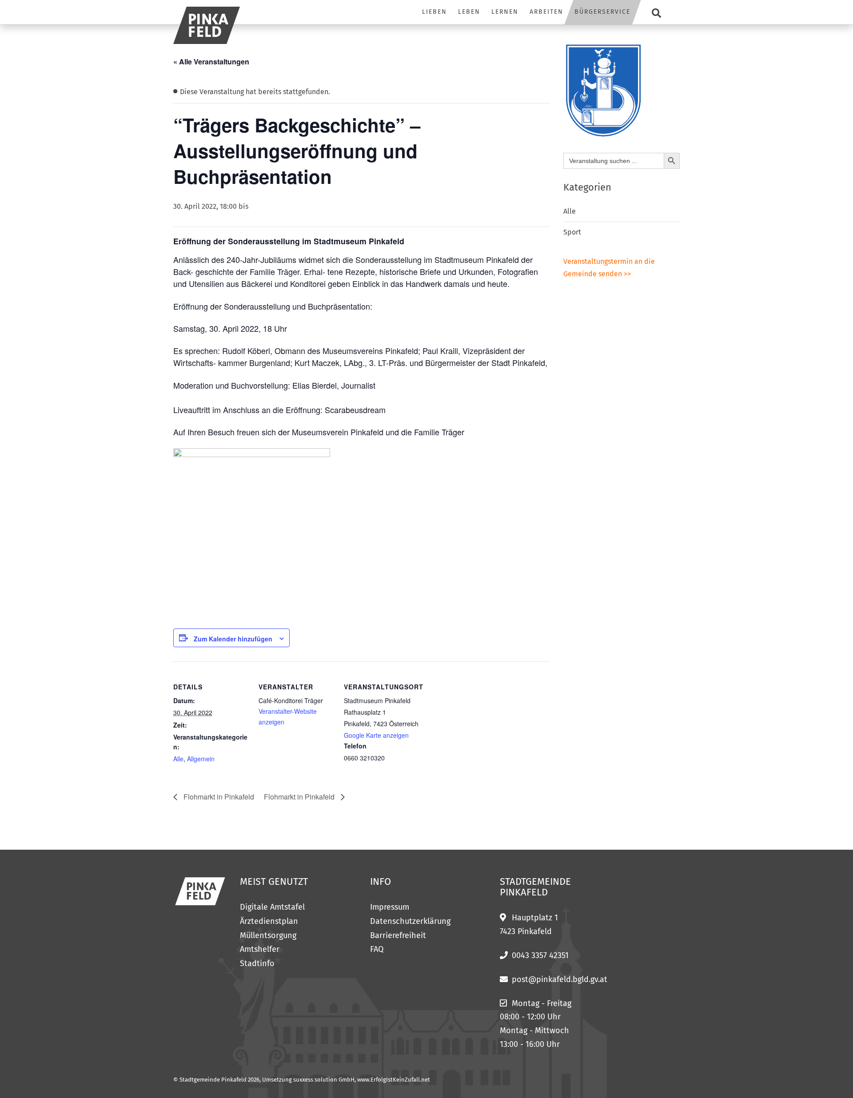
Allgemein (201, 758)
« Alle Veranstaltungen (211, 61)
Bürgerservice (602, 12)
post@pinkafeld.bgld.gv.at (559, 979)
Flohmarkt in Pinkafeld (218, 797)
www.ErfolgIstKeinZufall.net (393, 1079)
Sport (572, 232)
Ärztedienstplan (269, 921)
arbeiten (546, 12)
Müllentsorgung (268, 935)
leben (469, 12)
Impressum (389, 907)
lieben (434, 12)
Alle (178, 758)
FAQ (376, 949)
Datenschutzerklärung (410, 921)
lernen (504, 12)
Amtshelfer (259, 949)
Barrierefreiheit (398, 935)
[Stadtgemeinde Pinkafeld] (206, 25)
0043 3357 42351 (540, 955)
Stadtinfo (257, 963)
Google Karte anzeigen (376, 735)
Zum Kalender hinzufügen (233, 638)
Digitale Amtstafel (272, 907)
